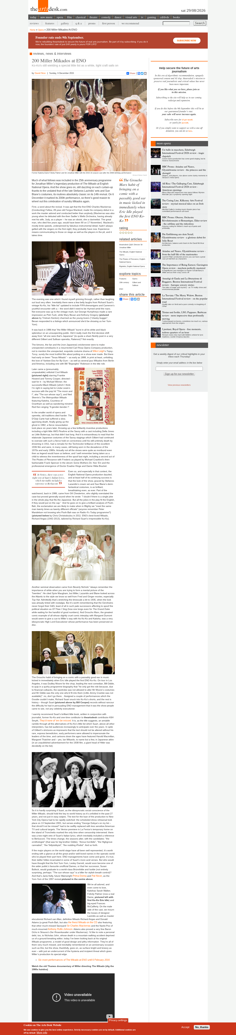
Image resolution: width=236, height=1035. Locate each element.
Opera (41, 30)
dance (118, 17)
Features (122, 279)
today (33, 17)
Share (132, 73)
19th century (124, 282)
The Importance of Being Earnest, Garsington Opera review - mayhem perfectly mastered (185, 266)
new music (46, 17)
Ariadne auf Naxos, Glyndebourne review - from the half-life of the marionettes (183, 252)
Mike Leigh (98, 351)
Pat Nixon (97, 875)
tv (142, 17)
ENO (121, 289)
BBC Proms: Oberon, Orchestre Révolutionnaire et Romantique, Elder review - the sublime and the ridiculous (184, 220)
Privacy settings (118, 1020)
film (69, 17)
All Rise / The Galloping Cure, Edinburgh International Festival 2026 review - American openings (183, 186)
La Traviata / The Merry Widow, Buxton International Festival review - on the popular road (184, 298)
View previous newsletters (179, 385)
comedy (106, 17)
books (176, 17)
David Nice (40, 73)
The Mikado (74, 959)
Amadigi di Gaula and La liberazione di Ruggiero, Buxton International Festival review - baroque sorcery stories (182, 281)
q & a (78, 23)
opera (60, 17)
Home (32, 30)
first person (108, 23)
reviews (34, 23)
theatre (93, 17)
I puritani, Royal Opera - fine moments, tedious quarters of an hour (181, 330)
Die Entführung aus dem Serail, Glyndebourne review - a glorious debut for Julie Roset (184, 237)
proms (92, 23)
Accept (185, 1027)
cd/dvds (164, 17)
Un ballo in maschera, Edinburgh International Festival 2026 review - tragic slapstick (183, 153)
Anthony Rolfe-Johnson (59, 929)
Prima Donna (80, 875)
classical (81, 17)
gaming (151, 17)
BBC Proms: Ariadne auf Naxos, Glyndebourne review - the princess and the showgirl (184, 170)
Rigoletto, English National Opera (132, 266)
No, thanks (201, 1027)
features (49, 23)
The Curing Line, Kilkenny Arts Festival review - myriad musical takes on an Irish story (183, 203)
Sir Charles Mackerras (78, 925)
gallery (65, 23)
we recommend (130, 23)
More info (42, 1032)
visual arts (131, 17)
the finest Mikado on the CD (83, 922)
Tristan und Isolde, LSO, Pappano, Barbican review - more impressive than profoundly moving (184, 315)
